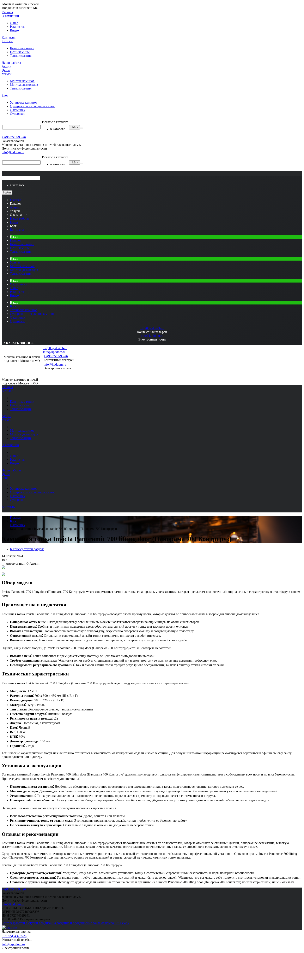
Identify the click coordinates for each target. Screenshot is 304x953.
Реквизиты (17, 26)
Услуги (7, 74)
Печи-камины (20, 52)
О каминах (17, 110)
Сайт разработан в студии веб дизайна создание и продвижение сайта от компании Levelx (65, 923)
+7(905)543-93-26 (14, 137)
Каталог (7, 41)
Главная (7, 12)
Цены (6, 70)
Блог (5, 95)
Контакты (9, 37)
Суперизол (17, 113)
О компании (10, 16)
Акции (6, 66)
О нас (14, 23)
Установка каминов (23, 102)
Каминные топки (22, 48)
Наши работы (11, 62)
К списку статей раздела (27, 549)
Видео (14, 30)
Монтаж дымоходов (24, 84)
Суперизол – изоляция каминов (32, 106)
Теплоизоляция (20, 55)
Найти (74, 127)
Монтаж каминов (22, 81)
